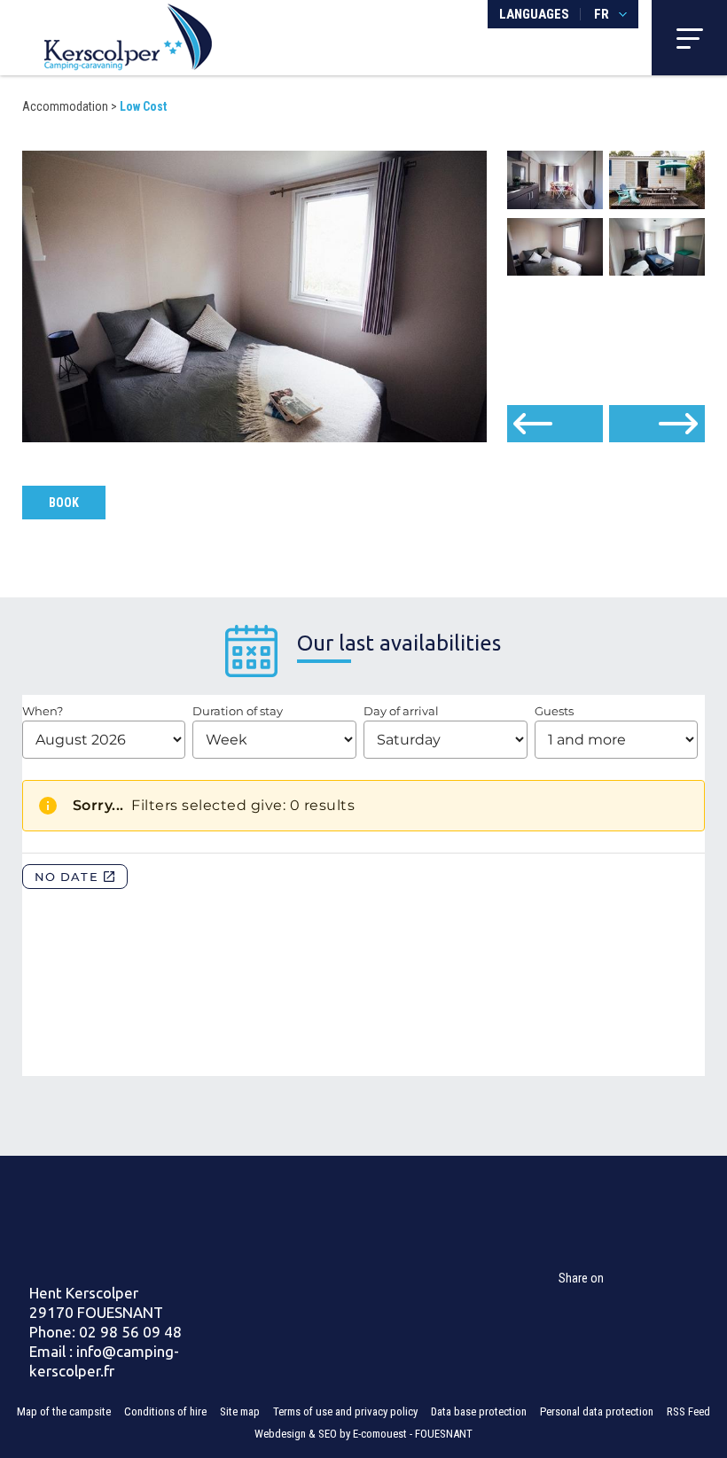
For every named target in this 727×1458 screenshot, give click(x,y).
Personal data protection (596, 1411)
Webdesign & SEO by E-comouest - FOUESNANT (363, 1433)
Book (64, 502)
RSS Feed (688, 1411)
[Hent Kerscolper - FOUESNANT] (138, 1222)
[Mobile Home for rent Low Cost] (128, 35)
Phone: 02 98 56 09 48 (105, 1331)
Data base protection (479, 1411)
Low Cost (143, 106)
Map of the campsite (64, 1411)
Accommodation (65, 106)
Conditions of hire (165, 1411)
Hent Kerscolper (83, 1292)
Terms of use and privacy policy (345, 1411)
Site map (240, 1411)
